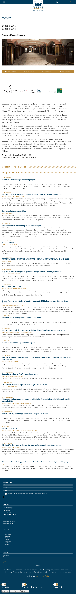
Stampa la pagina (65, 71)
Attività (7, 536)
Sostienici (8, 544)
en (73, 1)
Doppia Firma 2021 (10, 428)
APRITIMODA (8, 242)
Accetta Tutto (19, 591)
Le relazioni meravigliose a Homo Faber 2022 (21, 318)
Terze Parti (57, 587)
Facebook (6, 555)
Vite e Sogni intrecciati (12, 286)
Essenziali (5, 587)
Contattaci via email (9, 521)
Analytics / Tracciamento (32, 587)
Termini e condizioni (35, 493)
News (7, 542)
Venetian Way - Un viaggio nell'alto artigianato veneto (25, 414)
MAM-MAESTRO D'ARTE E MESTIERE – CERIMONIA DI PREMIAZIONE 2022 (35, 259)
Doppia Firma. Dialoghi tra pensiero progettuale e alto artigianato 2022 (33, 272)
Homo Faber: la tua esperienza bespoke (19, 343)
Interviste (8, 541)
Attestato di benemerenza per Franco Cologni (21, 226)
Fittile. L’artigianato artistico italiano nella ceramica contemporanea (32, 445)
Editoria (7, 538)
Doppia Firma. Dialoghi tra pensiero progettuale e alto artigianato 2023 (33, 194)
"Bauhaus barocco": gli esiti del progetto (19, 180)
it (71, 1)
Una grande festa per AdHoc (14, 211)
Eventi (7, 539)
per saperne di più (42, 576)
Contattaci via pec (8, 523)
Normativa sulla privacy (23, 493)
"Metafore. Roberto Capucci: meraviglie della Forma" (25, 385)
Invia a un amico (46, 71)
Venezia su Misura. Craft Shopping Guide (20, 374)
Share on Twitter (29, 71)
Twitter (5, 556)
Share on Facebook (10, 71)
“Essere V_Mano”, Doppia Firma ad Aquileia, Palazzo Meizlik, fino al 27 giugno (36, 462)
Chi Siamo (8, 534)
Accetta (5, 591)
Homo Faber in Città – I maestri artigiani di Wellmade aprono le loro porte (33, 330)
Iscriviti (7, 497)
